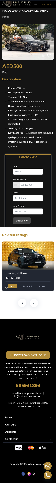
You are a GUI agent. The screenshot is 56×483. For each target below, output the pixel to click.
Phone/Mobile (19, 179)
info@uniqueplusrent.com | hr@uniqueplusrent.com (28, 394)
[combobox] (16, 185)
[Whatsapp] (48, 466)
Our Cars (10, 424)
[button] (28, 355)
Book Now (22, 220)
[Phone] (48, 475)
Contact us (11, 438)
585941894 (28, 385)
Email (15, 192)
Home (8, 417)
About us (10, 431)
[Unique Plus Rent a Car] (28, 337)
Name (16, 166)
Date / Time (18, 206)
